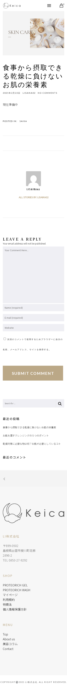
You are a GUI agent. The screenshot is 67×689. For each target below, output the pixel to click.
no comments (47, 93)
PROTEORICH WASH (16, 590)
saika (23, 121)
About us (9, 639)
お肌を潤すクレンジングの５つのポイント (26, 435)
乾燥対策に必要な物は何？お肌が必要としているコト (32, 443)
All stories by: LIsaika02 (33, 197)
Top (5, 634)
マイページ (10, 595)
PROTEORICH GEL (15, 585)
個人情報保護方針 (15, 609)
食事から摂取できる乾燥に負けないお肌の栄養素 (29, 427)
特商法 (7, 604)
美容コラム (10, 644)
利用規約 (9, 599)
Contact (8, 648)
